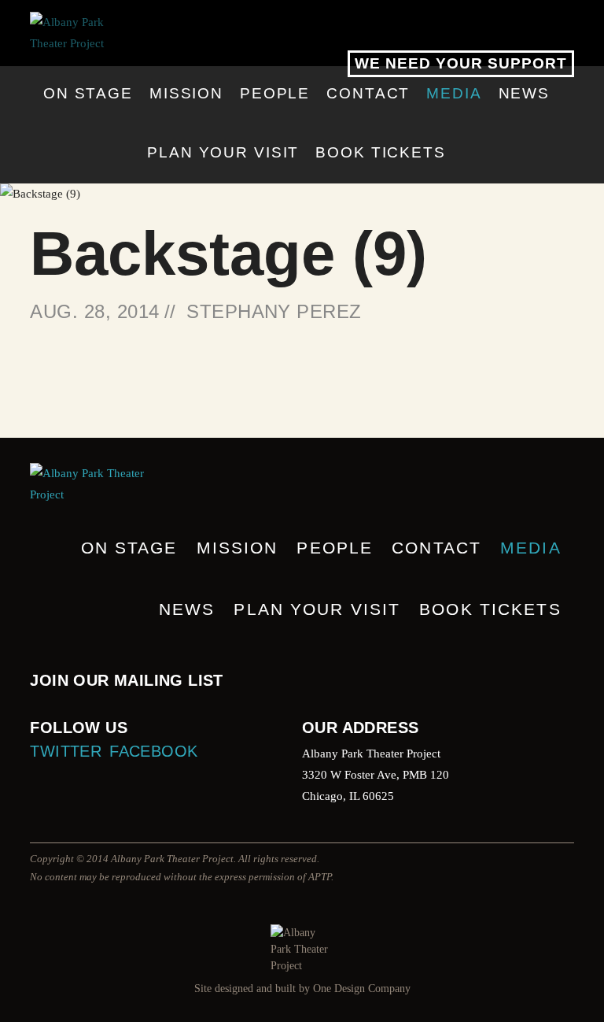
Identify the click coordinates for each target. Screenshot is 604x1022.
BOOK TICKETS (380, 152)
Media (453, 93)
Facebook (153, 751)
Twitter (65, 751)
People (275, 93)
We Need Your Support (461, 63)
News (525, 93)
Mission (186, 93)
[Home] (302, 33)
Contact (368, 93)
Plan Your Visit (223, 152)
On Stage (88, 93)
